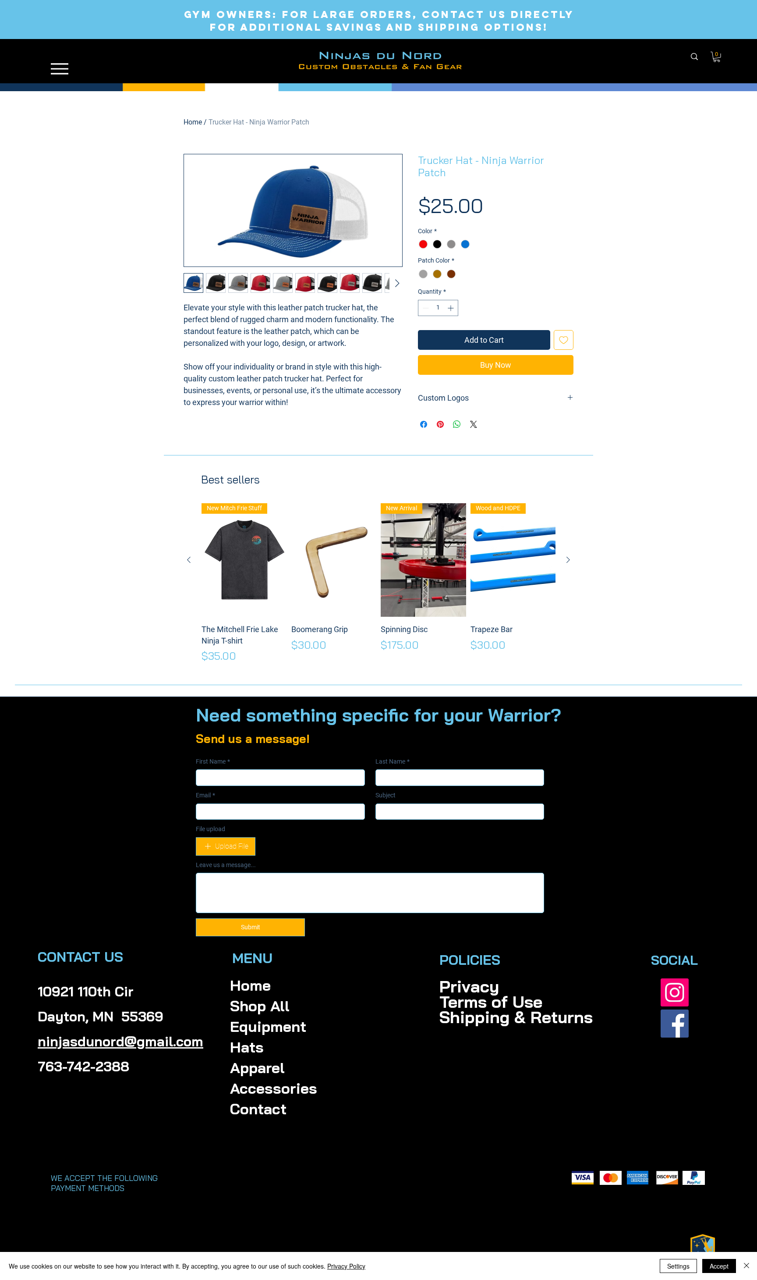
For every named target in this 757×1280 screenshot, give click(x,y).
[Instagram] (675, 992)
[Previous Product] (189, 560)
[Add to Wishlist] (563, 340)
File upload (210, 828)
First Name (213, 761)
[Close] (746, 1266)
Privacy (469, 986)
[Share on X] (473, 424)
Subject (385, 795)
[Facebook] (675, 1024)
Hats (247, 1047)
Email (205, 795)
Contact (258, 1108)
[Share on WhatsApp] (457, 424)
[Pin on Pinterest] (440, 424)
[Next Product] (568, 560)
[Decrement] (424, 308)
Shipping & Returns (470, 1017)
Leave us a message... (226, 864)
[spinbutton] (438, 308)
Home (193, 122)
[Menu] (59, 68)
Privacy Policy (346, 1266)
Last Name (392, 761)
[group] (378, 583)
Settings (678, 1266)
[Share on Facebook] (423, 424)
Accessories (273, 1088)
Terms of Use (470, 1002)
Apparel (257, 1067)
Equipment (268, 1026)
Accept (719, 1266)
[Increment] (451, 308)
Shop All (260, 1005)
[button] (717, 57)
